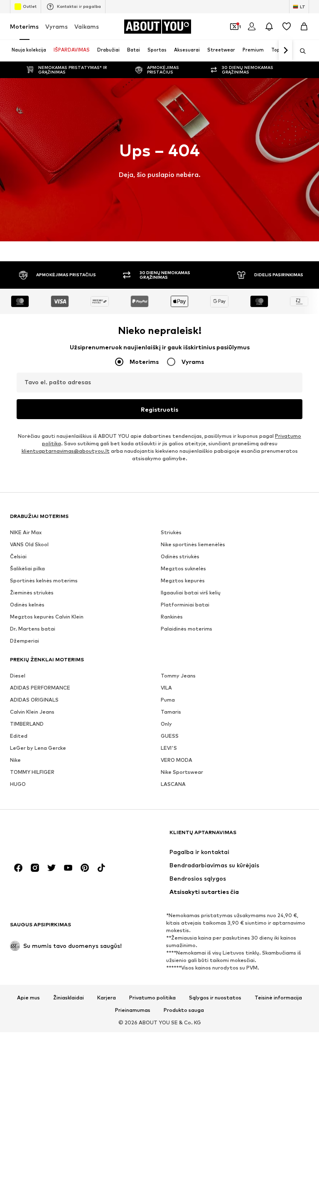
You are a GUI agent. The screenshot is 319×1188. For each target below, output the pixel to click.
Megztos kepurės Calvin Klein (46, 617)
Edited (18, 736)
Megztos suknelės (183, 568)
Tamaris (171, 712)
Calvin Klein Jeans (32, 712)
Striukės (171, 532)
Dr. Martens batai (32, 629)
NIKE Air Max (26, 532)
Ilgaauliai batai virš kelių (191, 592)
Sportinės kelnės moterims (44, 580)
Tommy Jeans (178, 676)
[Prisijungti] (252, 27)
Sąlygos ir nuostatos (215, 998)
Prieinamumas (132, 1010)
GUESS (170, 736)
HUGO (18, 784)
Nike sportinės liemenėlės (193, 544)
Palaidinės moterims (186, 629)
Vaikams (86, 26)
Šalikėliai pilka (27, 568)
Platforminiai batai (185, 604)
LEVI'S (169, 748)
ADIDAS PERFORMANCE (40, 688)
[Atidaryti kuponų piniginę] (234, 27)
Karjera (106, 998)
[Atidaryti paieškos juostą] (300, 51)
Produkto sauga (184, 1010)
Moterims (24, 26)
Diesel (17, 676)
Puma (168, 700)
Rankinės (172, 617)
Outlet (30, 6)
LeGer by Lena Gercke (38, 748)
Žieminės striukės (32, 592)
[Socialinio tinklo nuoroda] (18, 868)
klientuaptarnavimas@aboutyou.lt (66, 451)
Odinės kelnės (27, 604)
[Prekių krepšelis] (304, 27)
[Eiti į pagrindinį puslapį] (55, 836)
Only (166, 724)
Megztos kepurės (183, 580)
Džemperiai (24, 641)
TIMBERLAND (27, 724)
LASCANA (173, 784)
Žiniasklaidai (68, 998)
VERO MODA (176, 760)
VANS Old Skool (29, 544)
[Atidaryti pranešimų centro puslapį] (269, 27)
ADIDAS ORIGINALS (34, 700)
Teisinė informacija (278, 998)
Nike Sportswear (182, 772)
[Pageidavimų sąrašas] (287, 27)
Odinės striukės (180, 556)
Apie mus (28, 998)
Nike (15, 760)
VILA (166, 688)
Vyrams (56, 26)
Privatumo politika (152, 998)
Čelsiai (18, 556)
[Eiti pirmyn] (285, 50)
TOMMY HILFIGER (32, 772)
